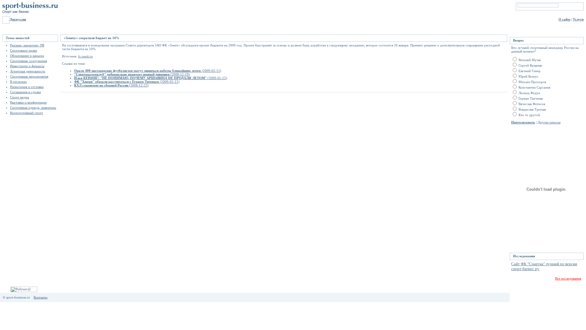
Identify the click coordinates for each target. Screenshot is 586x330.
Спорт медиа (19, 97)
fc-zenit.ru (85, 56)
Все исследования (568, 278)
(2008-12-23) (111, 85)
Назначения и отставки (27, 87)
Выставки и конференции (28, 102)
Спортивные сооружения (28, 61)
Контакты (40, 297)
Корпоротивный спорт (26, 113)
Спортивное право (23, 50)
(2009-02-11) (147, 70)
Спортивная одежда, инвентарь (33, 107)
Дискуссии (18, 19)
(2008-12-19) (132, 74)
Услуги (578, 19)
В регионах (18, 81)
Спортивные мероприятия (29, 76)
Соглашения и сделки (25, 92)
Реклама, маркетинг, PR (27, 45)
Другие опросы (548, 122)
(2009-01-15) (150, 78)
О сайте (564, 19)
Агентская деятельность (27, 71)
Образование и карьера (27, 55)
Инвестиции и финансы (27, 66)
